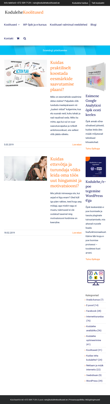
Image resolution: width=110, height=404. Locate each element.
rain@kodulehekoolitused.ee (46, 3)
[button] (24, 38)
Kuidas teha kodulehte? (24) (94, 357)
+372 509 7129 (23, 3)
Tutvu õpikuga (93, 148)
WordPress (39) (94, 380)
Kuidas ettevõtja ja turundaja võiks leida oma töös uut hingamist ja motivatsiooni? (66, 172)
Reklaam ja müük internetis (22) (94, 367)
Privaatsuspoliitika (76, 400)
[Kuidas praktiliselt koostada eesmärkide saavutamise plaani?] (25, 73)
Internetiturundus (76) (95, 318)
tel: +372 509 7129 (29, 400)
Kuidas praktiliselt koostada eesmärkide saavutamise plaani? (62, 76)
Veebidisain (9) (94, 375)
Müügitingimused (92, 400)
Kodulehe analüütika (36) (93, 328)
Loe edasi (77, 144)
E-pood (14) (92, 305)
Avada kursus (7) (94, 299)
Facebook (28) (93, 311)
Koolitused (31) (94, 350)
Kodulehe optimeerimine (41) (93, 340)
